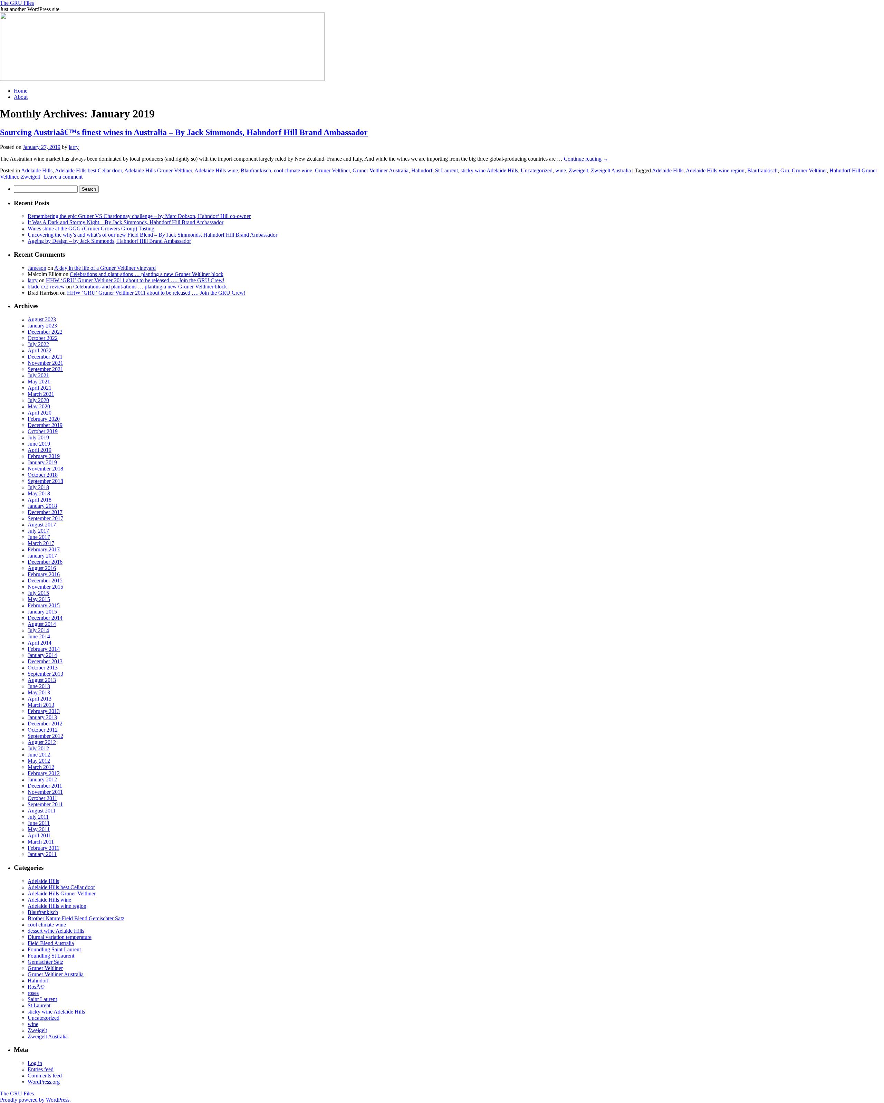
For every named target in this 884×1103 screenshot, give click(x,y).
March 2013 (41, 705)
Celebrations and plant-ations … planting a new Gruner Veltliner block (146, 274)
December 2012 (45, 723)
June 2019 (39, 444)
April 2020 (39, 413)
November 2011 (45, 792)
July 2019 (38, 437)
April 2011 (39, 835)
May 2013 (39, 692)
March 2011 (41, 842)
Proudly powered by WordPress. (35, 1100)
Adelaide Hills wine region (715, 170)
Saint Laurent (42, 999)
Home (20, 91)
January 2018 (42, 506)
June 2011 (39, 823)
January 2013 (42, 717)
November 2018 (45, 469)
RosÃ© (36, 987)
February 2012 (44, 773)
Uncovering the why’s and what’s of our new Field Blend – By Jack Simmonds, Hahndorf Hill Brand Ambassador (152, 235)
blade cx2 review (46, 286)
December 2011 (45, 786)
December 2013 (45, 661)
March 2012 (41, 767)
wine (560, 170)
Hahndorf (421, 170)
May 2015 (39, 599)
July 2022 (38, 344)
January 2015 (42, 612)
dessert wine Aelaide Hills (56, 931)
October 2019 (43, 431)
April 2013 (39, 699)
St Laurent (446, 170)
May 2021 (39, 381)
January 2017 (42, 556)
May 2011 (39, 829)
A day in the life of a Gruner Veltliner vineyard (105, 268)
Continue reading (586, 159)
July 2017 (38, 531)
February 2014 (44, 649)
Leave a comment (63, 177)
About (21, 97)
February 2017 (44, 549)
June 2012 (39, 755)
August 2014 (42, 624)
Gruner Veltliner (332, 170)
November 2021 (45, 363)
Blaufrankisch (256, 170)
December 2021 (45, 357)
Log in (35, 1063)
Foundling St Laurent (51, 956)
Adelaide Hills (36, 170)
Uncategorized (536, 170)
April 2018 (39, 500)
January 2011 (42, 854)
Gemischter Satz (45, 962)
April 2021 (39, 388)
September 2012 (45, 736)
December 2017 (45, 512)
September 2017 (45, 518)
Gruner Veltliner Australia (381, 170)
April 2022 (39, 350)
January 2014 (42, 655)
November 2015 (45, 587)
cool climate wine (293, 170)
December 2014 (45, 618)
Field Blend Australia (51, 943)
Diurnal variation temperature (60, 937)
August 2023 (42, 319)
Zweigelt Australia (611, 170)
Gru (784, 170)
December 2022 (45, 332)
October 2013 (43, 668)
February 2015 (44, 605)
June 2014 (39, 636)
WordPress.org (44, 1082)
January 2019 (42, 462)
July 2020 (38, 400)
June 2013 (39, 686)
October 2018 (43, 475)
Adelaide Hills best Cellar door (88, 170)
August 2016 (42, 568)
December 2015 (45, 580)
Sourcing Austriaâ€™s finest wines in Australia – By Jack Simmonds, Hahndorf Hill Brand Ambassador (184, 132)
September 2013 (45, 674)
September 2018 (45, 481)
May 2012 (39, 761)
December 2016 (45, 562)
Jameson (37, 268)
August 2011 (42, 811)
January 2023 (42, 326)
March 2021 (41, 394)
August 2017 (42, 524)
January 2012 (42, 779)
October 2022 (43, 338)
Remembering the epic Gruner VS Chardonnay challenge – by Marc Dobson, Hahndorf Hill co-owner (139, 216)
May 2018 (39, 493)
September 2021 (45, 369)
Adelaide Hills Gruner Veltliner (158, 170)
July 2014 (38, 630)
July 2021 (38, 375)
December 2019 (45, 425)
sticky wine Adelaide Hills (489, 170)
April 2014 (39, 643)
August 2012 (42, 742)
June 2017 (39, 537)
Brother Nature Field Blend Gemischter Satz (76, 918)
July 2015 (38, 593)
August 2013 (42, 680)
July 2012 (38, 748)
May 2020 (39, 406)
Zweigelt (578, 170)
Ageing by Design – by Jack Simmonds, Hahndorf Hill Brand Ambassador (109, 241)
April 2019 (39, 450)
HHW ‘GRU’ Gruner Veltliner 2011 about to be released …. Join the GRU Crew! (135, 280)
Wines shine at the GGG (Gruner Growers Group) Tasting (91, 228)
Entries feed (41, 1069)
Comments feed (45, 1075)
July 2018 (38, 487)
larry (74, 147)
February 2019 (44, 456)
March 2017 (41, 543)
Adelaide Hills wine (216, 170)
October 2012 (43, 730)
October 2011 (42, 798)
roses (33, 993)
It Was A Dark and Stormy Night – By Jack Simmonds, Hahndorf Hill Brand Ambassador (125, 222)
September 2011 (45, 804)
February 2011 (43, 848)
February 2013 (44, 711)
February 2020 (44, 419)
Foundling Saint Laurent (54, 949)
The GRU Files (17, 3)
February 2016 (44, 574)
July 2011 (38, 817)
